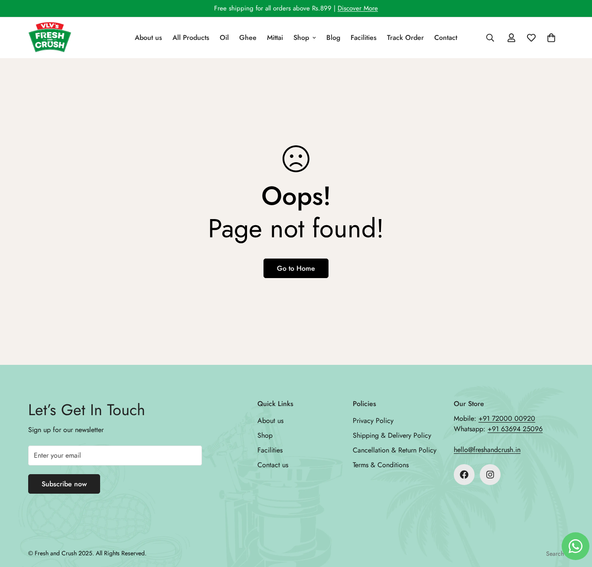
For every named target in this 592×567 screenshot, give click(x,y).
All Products (190, 38)
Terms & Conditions (381, 465)
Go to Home (296, 268)
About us (148, 38)
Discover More (358, 8)
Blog (333, 38)
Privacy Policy (373, 421)
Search (555, 553)
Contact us (272, 465)
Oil (224, 38)
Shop (301, 38)
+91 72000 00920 (506, 418)
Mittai (275, 38)
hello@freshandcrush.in (487, 450)
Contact (445, 38)
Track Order (405, 38)
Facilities (364, 38)
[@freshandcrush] (464, 474)
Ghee (248, 38)
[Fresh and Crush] (50, 37)
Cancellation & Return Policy (394, 450)
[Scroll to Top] (575, 520)
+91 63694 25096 (515, 429)
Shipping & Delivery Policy (392, 435)
